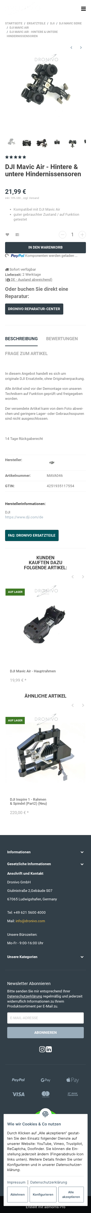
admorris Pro (54, 1207)
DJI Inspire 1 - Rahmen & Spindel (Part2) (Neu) (28, 801)
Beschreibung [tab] (21, 338)
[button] (45, 852)
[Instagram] (42, 1049)
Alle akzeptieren (71, 1194)
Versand (34, 198)
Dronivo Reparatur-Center (34, 309)
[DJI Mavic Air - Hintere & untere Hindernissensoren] (45, 93)
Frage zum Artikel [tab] (26, 353)
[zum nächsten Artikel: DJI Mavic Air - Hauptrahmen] (81, 47)
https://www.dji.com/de (24, 517)
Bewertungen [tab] (62, 338)
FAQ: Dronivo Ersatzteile (31, 535)
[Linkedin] (49, 1049)
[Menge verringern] (62, 234)
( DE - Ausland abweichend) (28, 280)
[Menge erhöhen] (82, 234)
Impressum (16, 1182)
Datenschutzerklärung (48, 1182)
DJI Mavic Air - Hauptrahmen (33, 671)
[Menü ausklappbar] (84, 8)
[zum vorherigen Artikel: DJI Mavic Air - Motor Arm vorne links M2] (71, 47)
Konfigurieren (43, 1194)
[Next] (83, 577)
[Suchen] (76, 8)
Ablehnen (17, 1194)
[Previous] (72, 577)
